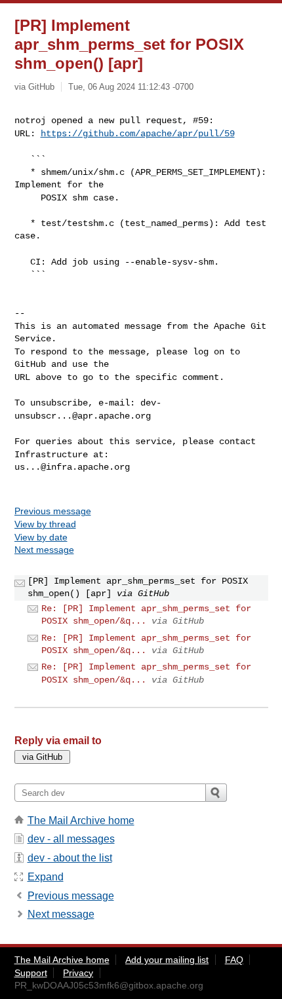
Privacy (78, 973)
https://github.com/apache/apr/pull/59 (138, 133)
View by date (41, 537)
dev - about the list (70, 857)
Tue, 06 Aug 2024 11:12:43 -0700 (130, 87)
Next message (44, 549)
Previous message (52, 511)
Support (30, 973)
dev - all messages (71, 838)
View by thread (45, 524)
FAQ (234, 959)
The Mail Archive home (81, 820)
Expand (46, 876)
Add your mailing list (167, 959)
